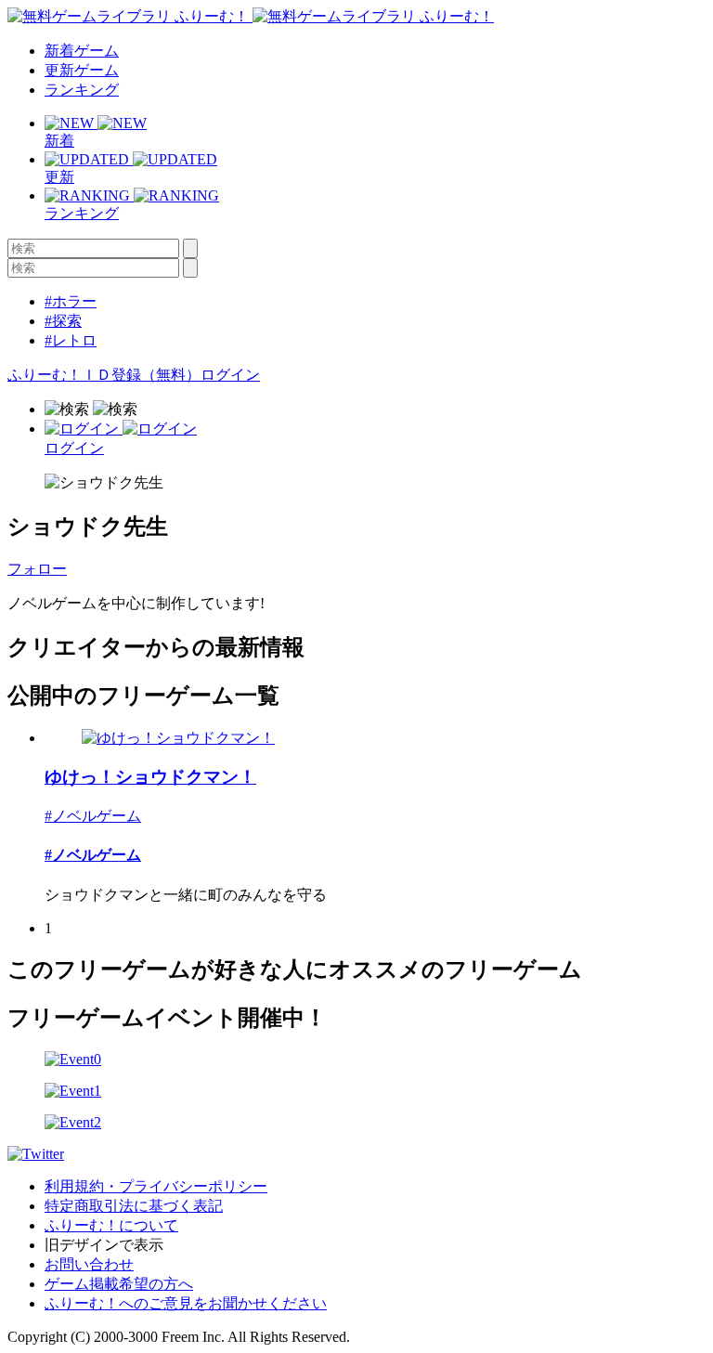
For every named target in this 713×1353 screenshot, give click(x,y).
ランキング (82, 90)
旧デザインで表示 (104, 1245)
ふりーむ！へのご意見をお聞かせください (186, 1303)
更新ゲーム (82, 70)
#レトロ (71, 340)
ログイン (230, 375)
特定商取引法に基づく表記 (134, 1206)
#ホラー (71, 301)
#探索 (63, 321)
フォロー (37, 569)
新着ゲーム (82, 51)
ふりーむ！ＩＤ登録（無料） (104, 375)
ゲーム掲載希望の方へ (119, 1284)
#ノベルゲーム (93, 816)
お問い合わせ (89, 1264)
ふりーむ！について (111, 1225)
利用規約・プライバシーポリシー (156, 1186)
